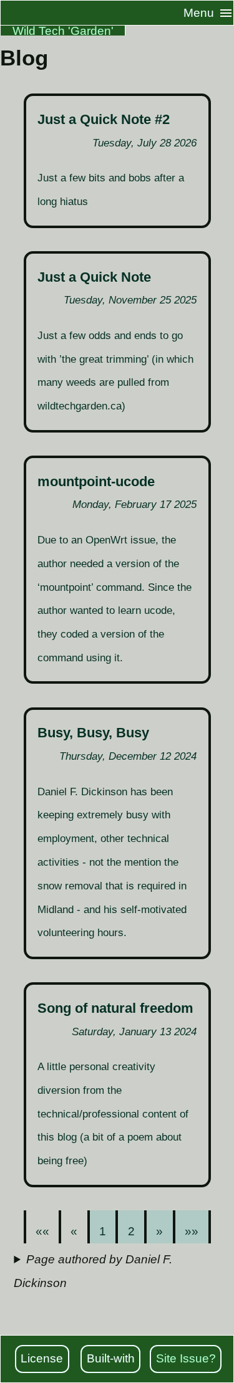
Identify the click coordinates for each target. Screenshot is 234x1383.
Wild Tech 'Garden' (63, 30)
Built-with (111, 1358)
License (42, 1358)
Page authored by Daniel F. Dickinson (93, 1271)
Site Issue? (186, 1358)
